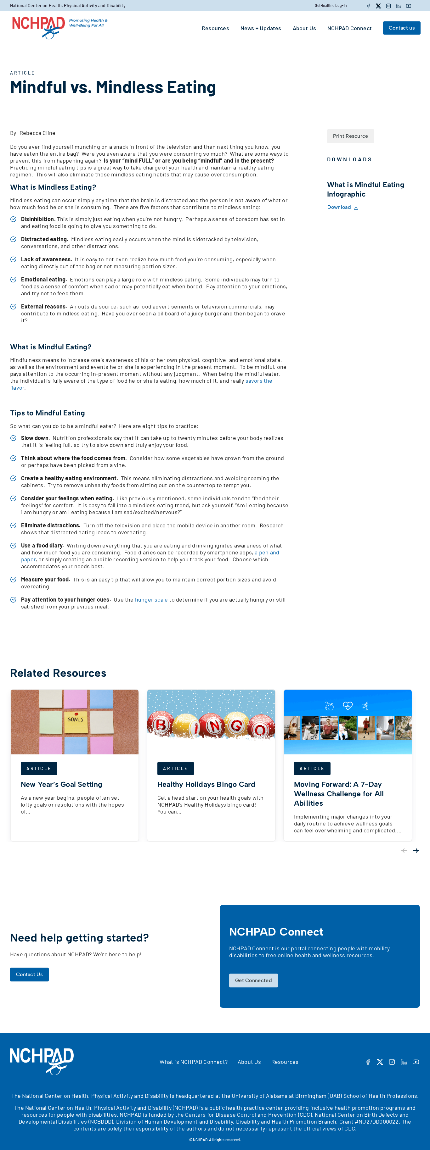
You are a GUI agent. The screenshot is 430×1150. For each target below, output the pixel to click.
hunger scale (151, 599)
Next (416, 850)
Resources (285, 1061)
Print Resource (350, 136)
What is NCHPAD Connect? (194, 1061)
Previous (404, 850)
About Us (249, 1061)
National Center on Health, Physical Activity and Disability (68, 5)
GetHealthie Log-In (331, 5)
